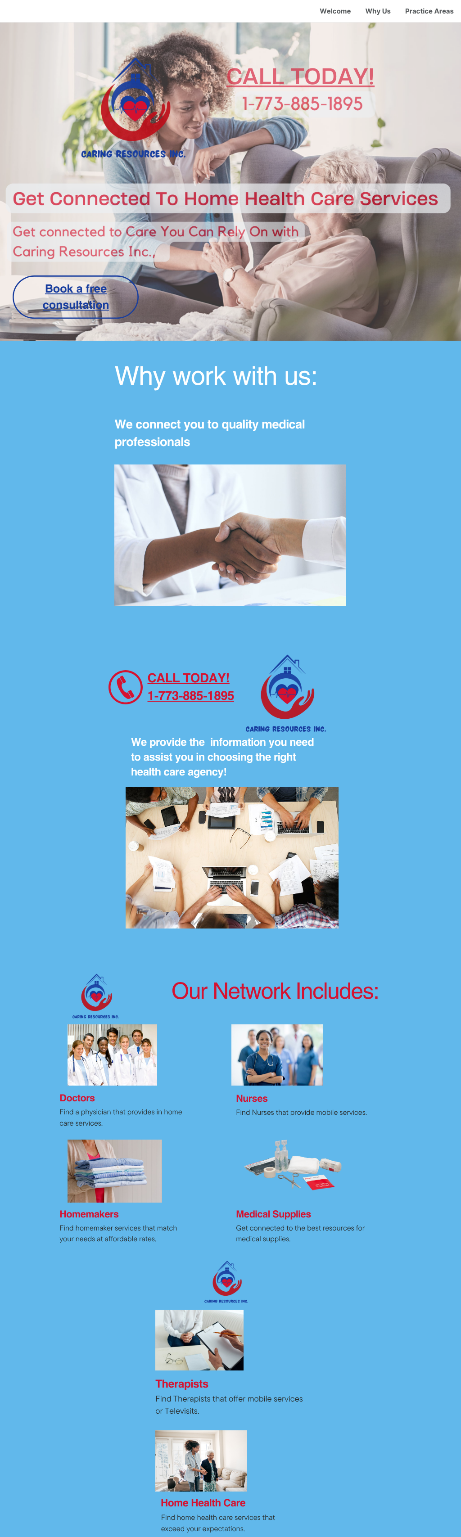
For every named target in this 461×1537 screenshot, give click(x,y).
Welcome (335, 11)
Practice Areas (429, 11)
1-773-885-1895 (191, 695)
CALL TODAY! (300, 76)
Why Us (378, 11)
